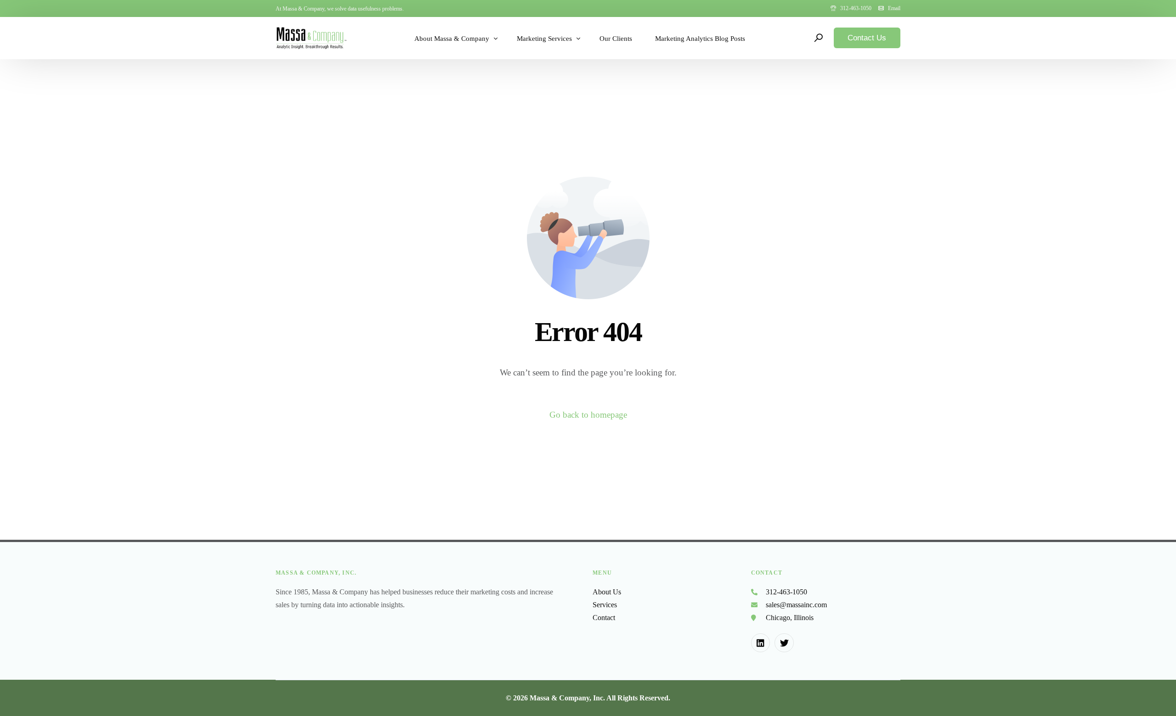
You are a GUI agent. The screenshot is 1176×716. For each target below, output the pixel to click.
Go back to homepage (588, 415)
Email (894, 8)
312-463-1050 (855, 8)
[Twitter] (784, 643)
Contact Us (867, 38)
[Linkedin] (760, 643)
